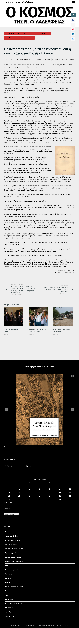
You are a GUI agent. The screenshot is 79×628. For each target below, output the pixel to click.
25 (9, 499)
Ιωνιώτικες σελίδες (11, 553)
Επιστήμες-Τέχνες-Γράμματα (14, 603)
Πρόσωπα (8, 578)
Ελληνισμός (9, 608)
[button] (6, 409)
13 (29, 492)
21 (39, 496)
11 (9, 492)
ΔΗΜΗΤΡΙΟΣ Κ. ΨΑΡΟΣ (68, 59)
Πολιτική (8, 565)
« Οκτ (5, 502)
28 (39, 499)
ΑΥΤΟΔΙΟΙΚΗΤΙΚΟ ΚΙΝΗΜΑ (43, 59)
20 (29, 496)
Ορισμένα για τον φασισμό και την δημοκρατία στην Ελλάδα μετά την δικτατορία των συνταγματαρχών (36, 76)
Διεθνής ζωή (9, 612)
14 (39, 492)
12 (19, 492)
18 (9, 496)
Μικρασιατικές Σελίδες (12, 540)
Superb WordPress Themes (59, 625)
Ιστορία (42, 33)
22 (49, 496)
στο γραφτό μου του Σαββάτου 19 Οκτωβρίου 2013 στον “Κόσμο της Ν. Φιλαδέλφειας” (39, 132)
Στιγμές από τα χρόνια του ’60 (14, 587)
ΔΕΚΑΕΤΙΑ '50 (56, 59)
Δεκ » (10, 502)
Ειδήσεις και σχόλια (19, 33)
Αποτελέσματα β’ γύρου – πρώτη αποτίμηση (38, 330)
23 (60, 496)
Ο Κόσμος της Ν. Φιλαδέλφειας (19, 2)
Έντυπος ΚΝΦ (9, 616)
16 (60, 492)
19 (19, 496)
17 (70, 492)
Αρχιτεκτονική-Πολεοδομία (14, 561)
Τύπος (7, 595)
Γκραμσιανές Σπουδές (12, 570)
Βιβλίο (7, 591)
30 (60, 499)
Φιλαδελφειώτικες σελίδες (14, 549)
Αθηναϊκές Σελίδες (11, 544)
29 (49, 499)
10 (70, 489)
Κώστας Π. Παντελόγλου (13, 557)
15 (49, 492)
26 (19, 499)
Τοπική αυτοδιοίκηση (19, 38)
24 (70, 496)
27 (29, 499)
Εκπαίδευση (9, 599)
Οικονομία (8, 574)
